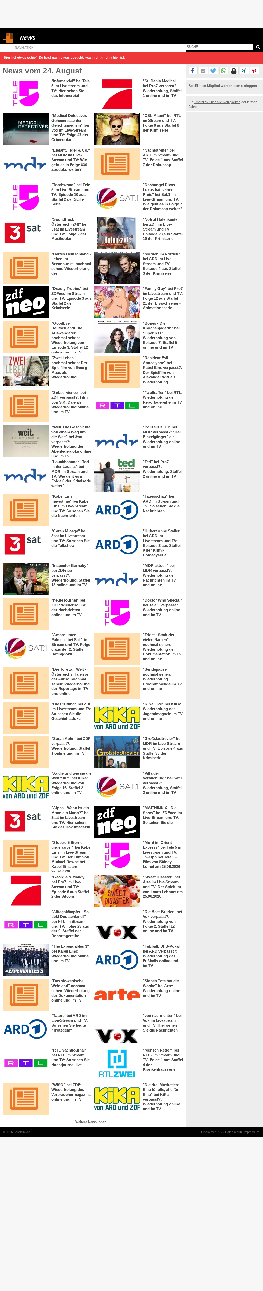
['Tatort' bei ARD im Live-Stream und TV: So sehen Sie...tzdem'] (26, 1029)
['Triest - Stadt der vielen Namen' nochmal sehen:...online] (117, 649)
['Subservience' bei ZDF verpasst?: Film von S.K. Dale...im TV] (26, 406)
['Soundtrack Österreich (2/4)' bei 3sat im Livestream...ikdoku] (26, 233)
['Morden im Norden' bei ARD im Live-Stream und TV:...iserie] (117, 268)
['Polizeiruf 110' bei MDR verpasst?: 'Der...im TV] (117, 441)
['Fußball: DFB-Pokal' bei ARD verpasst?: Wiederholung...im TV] (117, 960)
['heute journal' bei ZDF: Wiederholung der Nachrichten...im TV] (26, 614)
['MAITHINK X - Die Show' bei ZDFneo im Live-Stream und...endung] (117, 822)
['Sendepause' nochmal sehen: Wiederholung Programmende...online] (117, 683)
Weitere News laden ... (92, 1122)
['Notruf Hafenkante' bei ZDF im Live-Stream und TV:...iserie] (117, 233)
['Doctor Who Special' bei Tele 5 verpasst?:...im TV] (117, 614)
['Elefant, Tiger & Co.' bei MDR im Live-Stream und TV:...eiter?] (26, 164)
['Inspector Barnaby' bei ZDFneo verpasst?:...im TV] (26, 579)
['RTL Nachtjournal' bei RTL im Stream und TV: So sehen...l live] (26, 1064)
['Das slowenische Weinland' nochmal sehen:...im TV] (26, 995)
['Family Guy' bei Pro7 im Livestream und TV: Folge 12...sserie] (117, 302)
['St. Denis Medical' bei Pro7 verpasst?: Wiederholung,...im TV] (117, 95)
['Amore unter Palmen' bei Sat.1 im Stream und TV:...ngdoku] (26, 649)
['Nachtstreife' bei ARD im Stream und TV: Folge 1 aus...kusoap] (117, 164)
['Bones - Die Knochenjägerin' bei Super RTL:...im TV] (117, 337)
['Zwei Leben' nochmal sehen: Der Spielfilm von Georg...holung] (26, 372)
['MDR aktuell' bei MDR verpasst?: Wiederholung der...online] (117, 579)
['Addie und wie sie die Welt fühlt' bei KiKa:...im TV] (26, 787)
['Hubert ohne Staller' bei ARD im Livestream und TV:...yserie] (117, 545)
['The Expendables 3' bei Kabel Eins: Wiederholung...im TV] (26, 960)
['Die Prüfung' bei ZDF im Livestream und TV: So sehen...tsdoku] (26, 718)
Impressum (251, 1132)
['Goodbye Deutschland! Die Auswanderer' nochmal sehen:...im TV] (26, 337)
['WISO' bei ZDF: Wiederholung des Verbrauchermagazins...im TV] (26, 1099)
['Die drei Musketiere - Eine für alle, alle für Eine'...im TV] (117, 1099)
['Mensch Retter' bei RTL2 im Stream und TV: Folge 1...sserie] (117, 1064)
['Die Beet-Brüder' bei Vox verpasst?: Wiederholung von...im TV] (117, 925)
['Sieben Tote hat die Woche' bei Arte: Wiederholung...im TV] (117, 995)
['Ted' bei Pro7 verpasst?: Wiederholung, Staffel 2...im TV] (117, 475)
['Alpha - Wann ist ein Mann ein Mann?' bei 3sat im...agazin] (26, 822)
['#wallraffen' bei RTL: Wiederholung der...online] (117, 406)
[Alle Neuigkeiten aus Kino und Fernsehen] (46, 38)
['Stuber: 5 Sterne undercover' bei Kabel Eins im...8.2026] (26, 856)
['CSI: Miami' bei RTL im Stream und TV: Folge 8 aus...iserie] (117, 129)
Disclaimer (208, 1132)
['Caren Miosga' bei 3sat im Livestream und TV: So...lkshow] (26, 545)
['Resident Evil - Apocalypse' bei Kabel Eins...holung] (117, 372)
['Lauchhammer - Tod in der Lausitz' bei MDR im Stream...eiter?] (26, 475)
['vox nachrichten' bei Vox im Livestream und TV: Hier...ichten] (117, 1029)
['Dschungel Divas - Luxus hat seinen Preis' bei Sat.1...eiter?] (117, 199)
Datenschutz (233, 1132)
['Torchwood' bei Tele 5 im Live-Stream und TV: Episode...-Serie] (26, 199)
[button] (193, 71)
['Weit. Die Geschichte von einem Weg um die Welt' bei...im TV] (26, 441)
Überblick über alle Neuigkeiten (217, 102)
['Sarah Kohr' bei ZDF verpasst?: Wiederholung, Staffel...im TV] (26, 752)
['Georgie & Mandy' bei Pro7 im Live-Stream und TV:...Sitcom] (26, 891)
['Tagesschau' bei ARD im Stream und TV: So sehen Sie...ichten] (117, 510)
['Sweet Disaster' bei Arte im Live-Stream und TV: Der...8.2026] (117, 891)
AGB (220, 1132)
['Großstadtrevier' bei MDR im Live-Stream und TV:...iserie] (117, 752)
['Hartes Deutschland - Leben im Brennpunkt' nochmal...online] (26, 268)
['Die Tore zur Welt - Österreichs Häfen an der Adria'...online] (26, 683)
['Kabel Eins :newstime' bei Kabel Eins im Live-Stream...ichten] (26, 510)
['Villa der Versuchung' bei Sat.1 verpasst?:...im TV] (117, 787)
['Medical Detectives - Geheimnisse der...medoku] (26, 129)
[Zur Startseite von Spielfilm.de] (8, 42)
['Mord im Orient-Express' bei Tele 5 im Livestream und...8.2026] (117, 856)
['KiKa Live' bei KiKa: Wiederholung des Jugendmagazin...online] (117, 718)
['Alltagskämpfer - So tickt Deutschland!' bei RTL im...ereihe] (26, 925)
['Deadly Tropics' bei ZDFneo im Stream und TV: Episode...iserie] (26, 302)
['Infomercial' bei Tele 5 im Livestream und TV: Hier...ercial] (26, 95)
